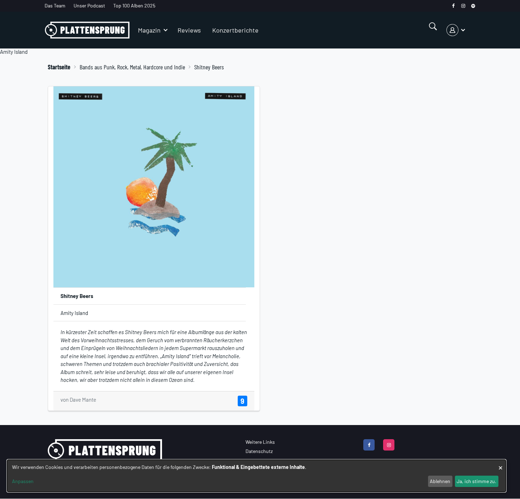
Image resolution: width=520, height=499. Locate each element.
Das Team (55, 5)
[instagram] (463, 6)
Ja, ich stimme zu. (476, 481)
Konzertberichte (235, 30)
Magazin (149, 30)
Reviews (189, 30)
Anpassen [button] (23, 481)
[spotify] (473, 6)
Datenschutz (259, 451)
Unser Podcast (89, 5)
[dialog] (256, 476)
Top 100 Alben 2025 (134, 5)
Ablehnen (440, 481)
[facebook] (453, 6)
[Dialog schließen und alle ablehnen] (500, 464)
